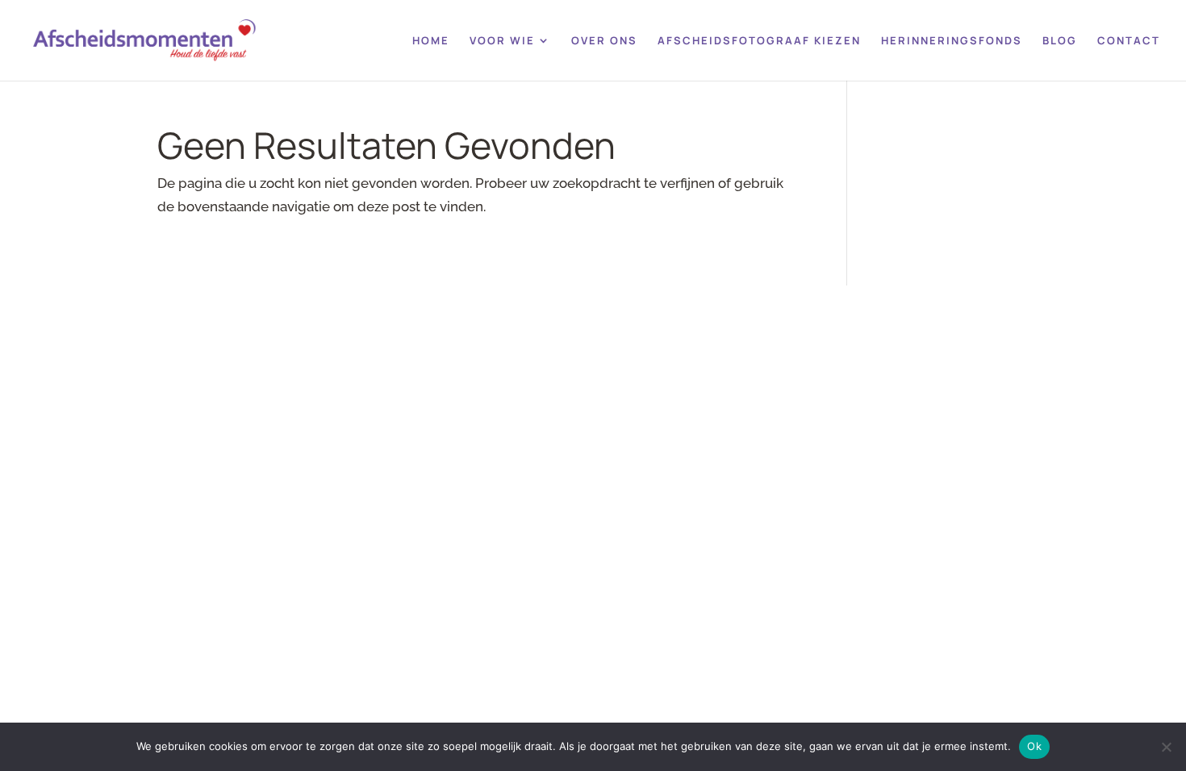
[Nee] (1166, 747)
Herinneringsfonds (951, 41)
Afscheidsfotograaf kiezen (759, 41)
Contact (1128, 41)
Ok (1034, 746)
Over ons (604, 41)
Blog (1059, 41)
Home (430, 41)
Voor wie (502, 41)
